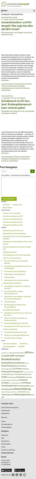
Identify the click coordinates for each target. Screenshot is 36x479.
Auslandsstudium (19, 84)
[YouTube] (24, 474)
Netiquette (21, 346)
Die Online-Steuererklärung (14, 6)
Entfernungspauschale (6, 369)
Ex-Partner (17, 369)
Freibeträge (30, 372)
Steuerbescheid (7, 389)
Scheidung (26, 383)
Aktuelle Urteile (17, 205)
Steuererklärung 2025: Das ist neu (13, 230)
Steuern (16, 392)
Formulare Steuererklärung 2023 (13, 222)
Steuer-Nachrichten (7, 17)
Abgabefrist (4, 353)
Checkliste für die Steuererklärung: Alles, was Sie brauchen (17, 243)
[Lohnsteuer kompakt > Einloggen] (34, 10)
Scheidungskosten (9, 386)
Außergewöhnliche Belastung (17, 353)
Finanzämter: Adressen (10, 344)
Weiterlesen (5, 80)
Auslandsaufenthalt (7, 84)
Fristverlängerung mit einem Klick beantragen (17, 255)
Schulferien (26, 88)
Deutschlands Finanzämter (9, 407)
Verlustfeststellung (10, 302)
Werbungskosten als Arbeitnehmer (14, 274)
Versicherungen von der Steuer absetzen (16, 280)
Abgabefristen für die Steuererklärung (14, 233)
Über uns (4, 417)
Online (10, 383)
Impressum (4, 435)
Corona (27, 363)
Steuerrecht (21, 392)
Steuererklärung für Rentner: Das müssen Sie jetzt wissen (18, 314)
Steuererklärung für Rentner (11, 310)
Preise (3, 447)
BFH (27, 352)
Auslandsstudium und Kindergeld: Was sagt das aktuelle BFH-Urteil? (17, 26)
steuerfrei (12, 392)
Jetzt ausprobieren (9, 199)
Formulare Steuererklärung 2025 (13, 216)
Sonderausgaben (9, 277)
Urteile (15, 17)
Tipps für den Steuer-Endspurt (12, 258)
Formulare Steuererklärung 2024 (13, 219)
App (8, 353)
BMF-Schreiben (7, 208)
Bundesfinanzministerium (13, 363)
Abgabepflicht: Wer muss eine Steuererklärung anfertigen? (17, 238)
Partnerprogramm (6, 424)
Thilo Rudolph (19, 19)
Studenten (28, 392)
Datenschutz (5, 441)
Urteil (12, 395)
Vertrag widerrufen (7, 453)
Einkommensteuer (20, 366)
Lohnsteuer (15, 380)
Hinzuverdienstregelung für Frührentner (16, 323)
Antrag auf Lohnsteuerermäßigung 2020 (16, 335)
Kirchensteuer (28, 377)
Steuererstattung (5, 392)
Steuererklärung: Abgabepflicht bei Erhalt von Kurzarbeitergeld (18, 267)
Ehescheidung (7, 366)
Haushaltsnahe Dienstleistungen (22, 374)
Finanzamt (6, 371)
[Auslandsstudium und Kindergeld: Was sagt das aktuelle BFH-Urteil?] (18, 43)
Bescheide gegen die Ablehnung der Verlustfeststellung (15, 306)
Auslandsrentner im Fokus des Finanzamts (17, 326)
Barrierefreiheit (6, 444)
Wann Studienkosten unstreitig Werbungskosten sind (13, 293)
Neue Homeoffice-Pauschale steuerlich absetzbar (16, 262)
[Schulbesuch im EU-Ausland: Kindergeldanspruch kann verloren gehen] (18, 120)
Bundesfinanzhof (10, 359)
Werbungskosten (22, 394)
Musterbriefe (23, 344)
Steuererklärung (22, 388)
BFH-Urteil (29, 84)
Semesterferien (6, 90)
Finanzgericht (17, 372)
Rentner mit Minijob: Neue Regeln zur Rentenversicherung (15, 319)
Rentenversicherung (16, 383)
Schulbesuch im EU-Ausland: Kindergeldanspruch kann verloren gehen (16, 104)
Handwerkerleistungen (7, 374)
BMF (8, 356)
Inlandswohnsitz (12, 86)
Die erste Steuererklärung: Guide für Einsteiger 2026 (17, 248)
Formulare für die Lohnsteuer (12, 213)
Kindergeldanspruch (7, 88)
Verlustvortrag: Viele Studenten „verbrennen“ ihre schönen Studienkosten (17, 298)
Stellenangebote (6, 427)
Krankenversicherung (6, 380)
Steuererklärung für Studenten (12, 283)
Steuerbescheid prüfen (10, 252)
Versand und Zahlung (8, 450)
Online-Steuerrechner (9, 346)
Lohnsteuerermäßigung (10, 329)
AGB (2, 438)
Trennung (5, 395)
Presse (3, 421)
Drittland (4, 86)
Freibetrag (25, 372)
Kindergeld (21, 86)
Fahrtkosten (25, 369)
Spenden (32, 386)
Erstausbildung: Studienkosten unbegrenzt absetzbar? (17, 287)
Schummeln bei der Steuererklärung (15, 271)
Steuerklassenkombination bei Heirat (15, 332)
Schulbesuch (18, 88)
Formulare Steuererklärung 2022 (13, 225)
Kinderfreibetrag (12, 377)
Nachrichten (6, 205)
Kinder (4, 377)
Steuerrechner (5, 410)
